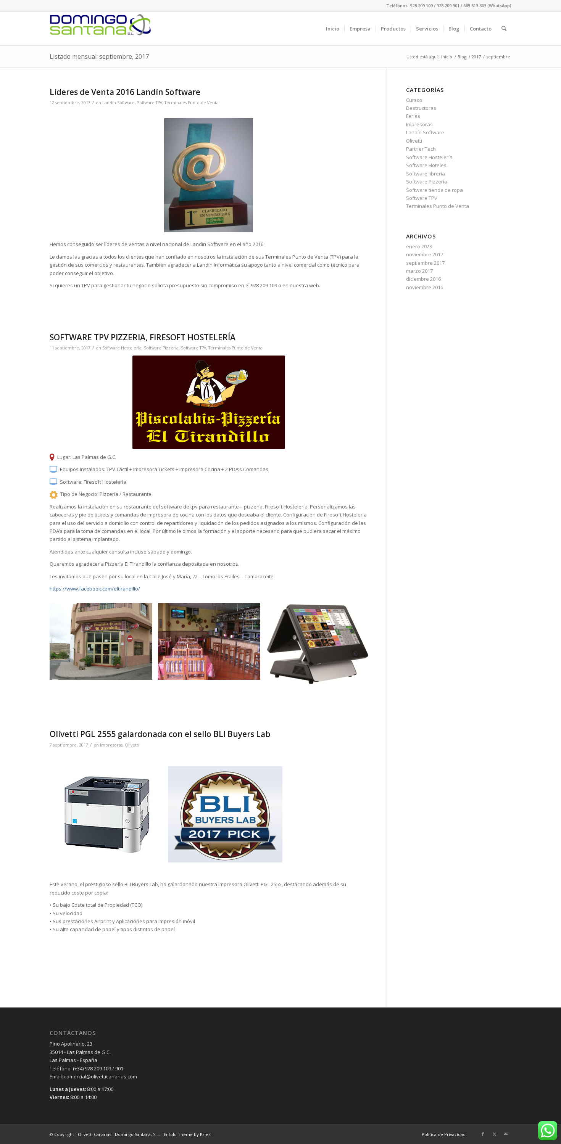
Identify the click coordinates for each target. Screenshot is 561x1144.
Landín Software (118, 102)
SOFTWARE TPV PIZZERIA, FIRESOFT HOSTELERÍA (142, 337)
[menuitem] (332, 28)
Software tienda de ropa (434, 190)
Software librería (425, 173)
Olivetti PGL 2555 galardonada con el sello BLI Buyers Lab (160, 734)
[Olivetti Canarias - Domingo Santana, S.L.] (101, 28)
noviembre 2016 (424, 287)
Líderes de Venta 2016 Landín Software (125, 92)
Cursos (414, 100)
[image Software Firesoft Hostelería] (320, 647)
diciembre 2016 (423, 278)
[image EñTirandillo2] (212, 644)
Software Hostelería (122, 348)
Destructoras (421, 108)
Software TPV (149, 102)
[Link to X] (494, 1134)
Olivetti (132, 745)
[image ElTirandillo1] (104, 644)
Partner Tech (421, 148)
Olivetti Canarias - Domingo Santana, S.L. (119, 1134)
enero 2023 (419, 246)
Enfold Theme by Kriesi (187, 1134)
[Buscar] (504, 28)
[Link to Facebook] (482, 1134)
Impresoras (111, 745)
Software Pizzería (161, 348)
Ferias (413, 116)
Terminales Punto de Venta (191, 102)
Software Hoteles (426, 165)
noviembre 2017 (424, 254)
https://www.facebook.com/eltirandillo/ (95, 588)
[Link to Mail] (505, 1134)
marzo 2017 (419, 270)
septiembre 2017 (425, 262)
